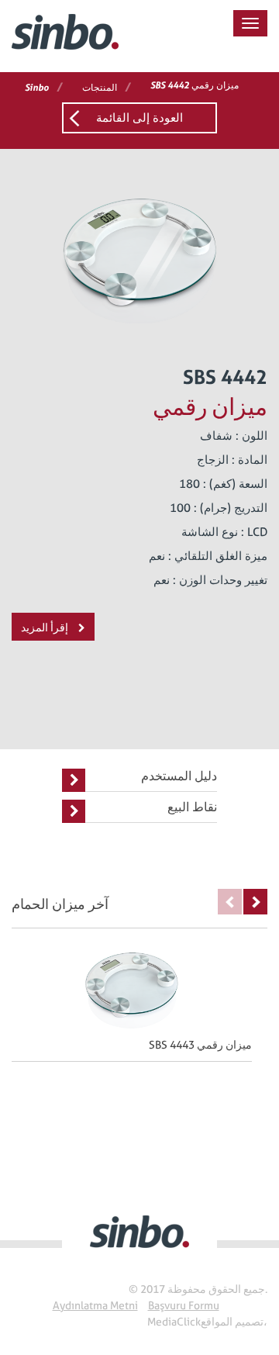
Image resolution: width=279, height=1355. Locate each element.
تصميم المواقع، (234, 1321)
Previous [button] (230, 901)
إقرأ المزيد (46, 627)
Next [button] (255, 901)
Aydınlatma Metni (95, 1305)
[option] (139, 1002)
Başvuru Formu (183, 1305)
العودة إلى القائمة (139, 118)
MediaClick (174, 1321)
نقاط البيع (192, 807)
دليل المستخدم (179, 776)
